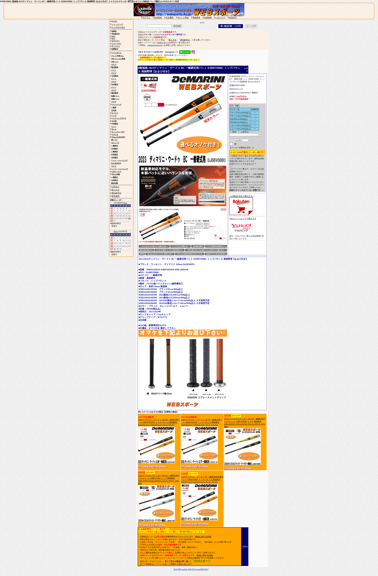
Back (116, 231)
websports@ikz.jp (155, 45)
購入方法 (172, 40)
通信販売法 (185, 40)
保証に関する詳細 (204, 555)
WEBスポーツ (163, 42)
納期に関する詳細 (203, 537)
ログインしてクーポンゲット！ (151, 467)
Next (125, 203)
